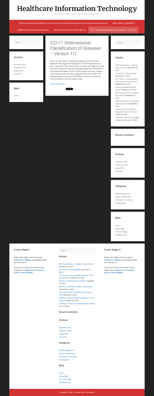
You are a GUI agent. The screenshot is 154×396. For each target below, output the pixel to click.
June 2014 (119, 171)
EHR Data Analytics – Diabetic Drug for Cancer (76, 264)
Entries (119, 229)
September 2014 (121, 165)
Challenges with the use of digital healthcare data (77, 304)
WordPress (90, 392)
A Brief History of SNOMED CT (124, 23)
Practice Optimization (123, 197)
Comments (121, 232)
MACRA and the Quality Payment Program (33, 30)
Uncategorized (120, 203)
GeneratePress (79, 392)
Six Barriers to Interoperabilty (126, 73)
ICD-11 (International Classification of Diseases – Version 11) (113, 30)
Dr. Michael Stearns (57, 84)
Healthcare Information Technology (77, 8)
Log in (117, 225)
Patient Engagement (122, 194)
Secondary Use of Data (124, 200)
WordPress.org (120, 235)
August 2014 (120, 168)
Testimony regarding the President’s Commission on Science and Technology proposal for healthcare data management (63, 23)
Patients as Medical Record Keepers (72, 281)
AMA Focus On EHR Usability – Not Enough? (76, 287)
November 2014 (121, 162)
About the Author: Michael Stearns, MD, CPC (69, 30)
